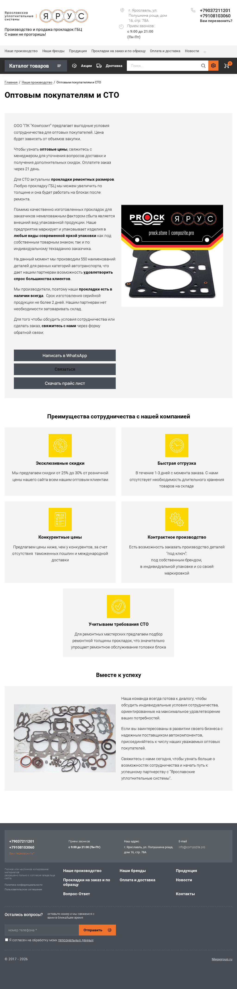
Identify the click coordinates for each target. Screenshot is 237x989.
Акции (86, 65)
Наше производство (21, 51)
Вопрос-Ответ (76, 893)
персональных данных (76, 940)
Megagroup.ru (222, 959)
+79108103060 (215, 16)
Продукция (78, 51)
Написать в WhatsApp (65, 355)
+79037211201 (215, 10)
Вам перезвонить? (216, 21)
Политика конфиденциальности (23, 884)
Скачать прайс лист (65, 383)
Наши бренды (53, 51)
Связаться (65, 369)
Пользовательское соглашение (23, 889)
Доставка (114, 65)
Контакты (185, 893)
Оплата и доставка (165, 51)
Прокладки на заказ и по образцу (118, 51)
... (205, 51)
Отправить (93, 930)
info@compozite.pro (192, 847)
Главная (11, 82)
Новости (192, 51)
